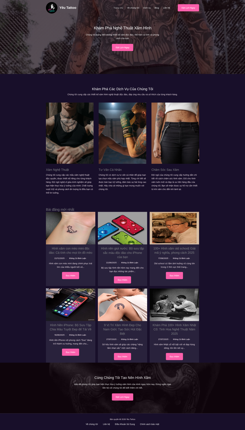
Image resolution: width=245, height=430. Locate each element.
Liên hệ (166, 8)
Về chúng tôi (133, 8)
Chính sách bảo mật (149, 424)
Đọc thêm (70, 275)
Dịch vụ (147, 8)
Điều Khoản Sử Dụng (125, 424)
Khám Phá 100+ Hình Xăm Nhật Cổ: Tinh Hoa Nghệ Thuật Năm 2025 (174, 329)
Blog (157, 8)
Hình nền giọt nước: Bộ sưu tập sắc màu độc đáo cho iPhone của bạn (122, 253)
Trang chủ (118, 8)
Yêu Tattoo (67, 8)
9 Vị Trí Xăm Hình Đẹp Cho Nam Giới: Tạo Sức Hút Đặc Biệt (122, 329)
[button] (187, 7)
